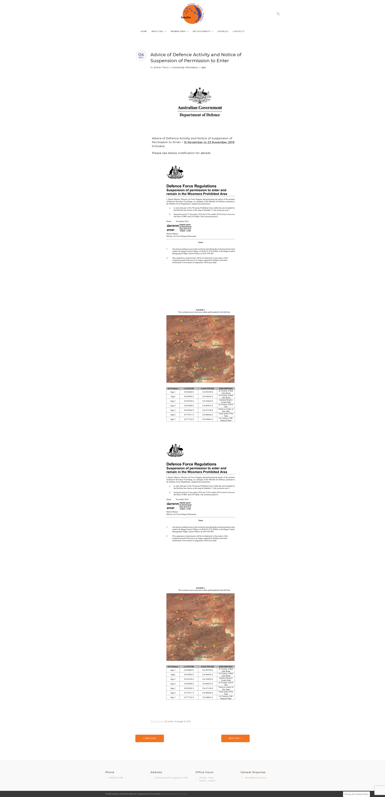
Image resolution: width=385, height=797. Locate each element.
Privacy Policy (181, 794)
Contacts (238, 31)
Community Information (185, 67)
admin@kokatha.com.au (255, 778)
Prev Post (150, 738)
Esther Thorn (161, 67)
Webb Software (167, 794)
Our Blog (222, 31)
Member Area (178, 31)
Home (144, 31)
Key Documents (201, 31)
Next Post (234, 738)
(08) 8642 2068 (116, 778)
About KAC (157, 31)
